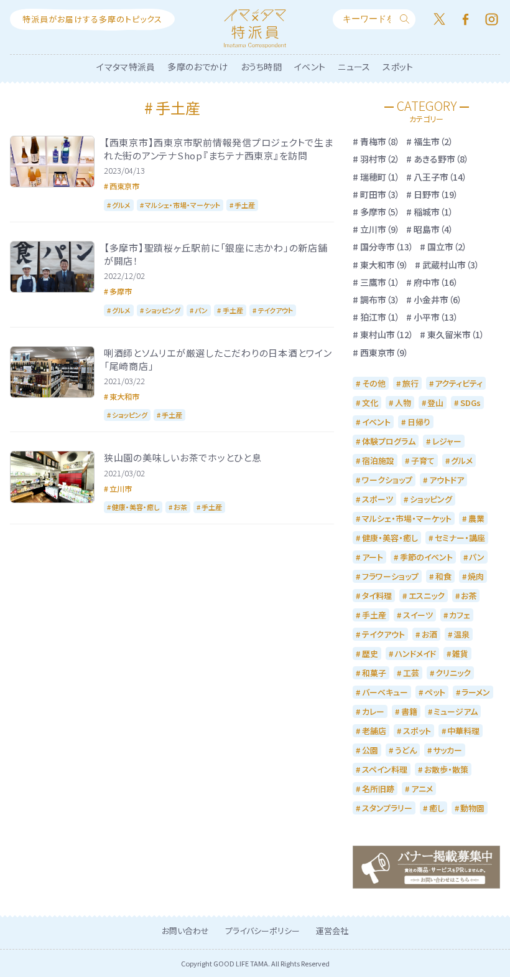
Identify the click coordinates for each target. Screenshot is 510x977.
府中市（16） (436, 282)
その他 (374, 383)
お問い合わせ (185, 931)
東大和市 (124, 396)
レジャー (446, 441)
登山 (435, 402)
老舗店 (374, 731)
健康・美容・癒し (135, 507)
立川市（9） (380, 229)
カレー (373, 711)
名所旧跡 (378, 789)
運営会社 (332, 931)
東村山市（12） (387, 334)
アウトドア (446, 480)
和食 (443, 576)
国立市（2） (447, 246)
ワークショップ (387, 480)
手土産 (244, 205)
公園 (370, 750)
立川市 (120, 488)
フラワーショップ (390, 576)
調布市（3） (380, 299)
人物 (403, 402)
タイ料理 (377, 596)
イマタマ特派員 (125, 66)
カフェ (459, 615)
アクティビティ (459, 383)
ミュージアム (456, 711)
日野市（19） (436, 194)
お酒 (429, 634)
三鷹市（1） (380, 282)
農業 (476, 518)
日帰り (418, 422)
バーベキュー (385, 692)
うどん (406, 750)
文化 (370, 402)
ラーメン (475, 692)
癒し (436, 808)
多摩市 (120, 291)
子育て (423, 460)
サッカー (447, 750)
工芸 (411, 673)
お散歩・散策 (446, 769)
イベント (309, 66)
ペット (435, 692)
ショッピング (162, 310)
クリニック (453, 673)
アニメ (422, 789)
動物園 (472, 808)
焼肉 (476, 576)
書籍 (409, 711)
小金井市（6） (438, 299)
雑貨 (460, 653)
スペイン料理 (384, 769)
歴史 (370, 653)
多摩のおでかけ (197, 66)
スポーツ (377, 499)
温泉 (461, 634)
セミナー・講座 (460, 538)
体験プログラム (388, 441)
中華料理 (463, 731)
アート (372, 557)
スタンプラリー (387, 808)
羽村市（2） (380, 159)
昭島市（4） (433, 229)
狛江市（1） (380, 317)
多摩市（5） (380, 211)
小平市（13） (436, 317)
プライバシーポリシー (262, 931)
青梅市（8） (380, 141)
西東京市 (124, 186)
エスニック (427, 596)
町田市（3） (380, 194)
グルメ (121, 205)
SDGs (470, 402)
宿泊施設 (378, 460)
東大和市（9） (384, 264)
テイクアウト (275, 310)
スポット (397, 66)
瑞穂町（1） (380, 177)
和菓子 (374, 673)
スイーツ (418, 615)
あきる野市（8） (441, 159)
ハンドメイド (415, 653)
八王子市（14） (440, 177)
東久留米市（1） (455, 334)
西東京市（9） (384, 352)
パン (201, 310)
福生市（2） (433, 141)
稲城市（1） (433, 211)
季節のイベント (426, 557)
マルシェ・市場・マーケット (182, 205)
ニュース (354, 66)
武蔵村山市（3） (451, 264)
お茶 (180, 507)
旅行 (410, 383)
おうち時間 (261, 66)
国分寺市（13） (387, 246)
